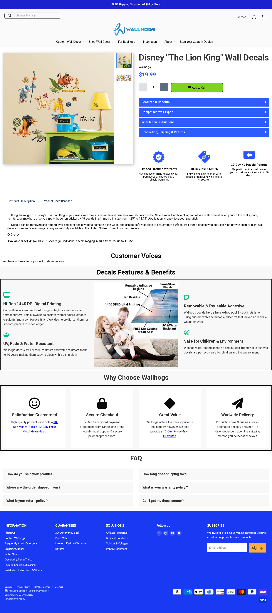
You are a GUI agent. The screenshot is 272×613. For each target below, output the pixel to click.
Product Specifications (57, 201)
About (168, 41)
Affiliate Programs (116, 532)
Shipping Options (14, 548)
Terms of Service (42, 586)
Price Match (62, 538)
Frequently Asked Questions (21, 543)
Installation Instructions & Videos (23, 570)
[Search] (10, 15)
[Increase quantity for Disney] (164, 87)
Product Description (22, 201)
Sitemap (59, 586)
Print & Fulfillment (116, 548)
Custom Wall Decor (69, 41)
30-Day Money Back (67, 532)
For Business (127, 41)
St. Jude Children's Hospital (20, 565)
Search (8, 586)
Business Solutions (116, 538)
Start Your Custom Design (196, 41)
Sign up (257, 548)
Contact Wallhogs (15, 538)
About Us (10, 532)
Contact (241, 17)
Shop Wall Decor (100, 41)
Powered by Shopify (15, 598)
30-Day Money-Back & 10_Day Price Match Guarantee (35, 426)
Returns (59, 548)
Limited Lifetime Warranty (70, 543)
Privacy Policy (23, 586)
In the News (12, 554)
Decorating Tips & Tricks (18, 559)
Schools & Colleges (117, 543)
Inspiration (150, 41)
